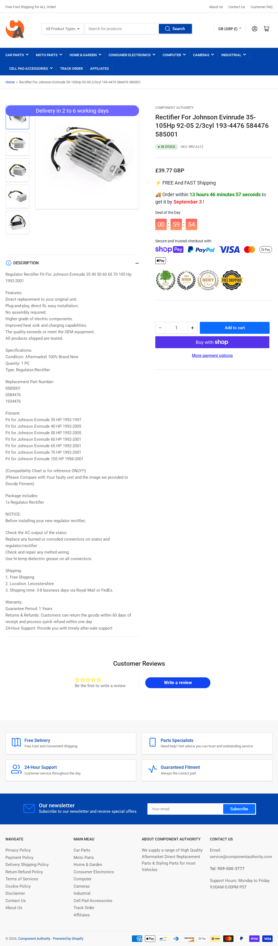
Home (10, 82)
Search (178, 28)
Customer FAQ (262, 7)
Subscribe (239, 809)
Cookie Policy (18, 886)
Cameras (201, 55)
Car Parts (14, 55)
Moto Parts (47, 55)
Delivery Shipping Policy (27, 864)
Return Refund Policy (24, 871)
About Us (216, 7)
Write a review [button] (178, 682)
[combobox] (138, 28)
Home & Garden (83, 55)
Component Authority (174, 108)
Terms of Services (21, 879)
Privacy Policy (18, 850)
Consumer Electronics (130, 55)
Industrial (231, 55)
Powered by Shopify (68, 939)
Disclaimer (15, 893)
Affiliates (99, 68)
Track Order (71, 68)
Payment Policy (19, 857)
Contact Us (236, 7)
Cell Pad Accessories (28, 68)
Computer (172, 55)
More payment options (212, 355)
